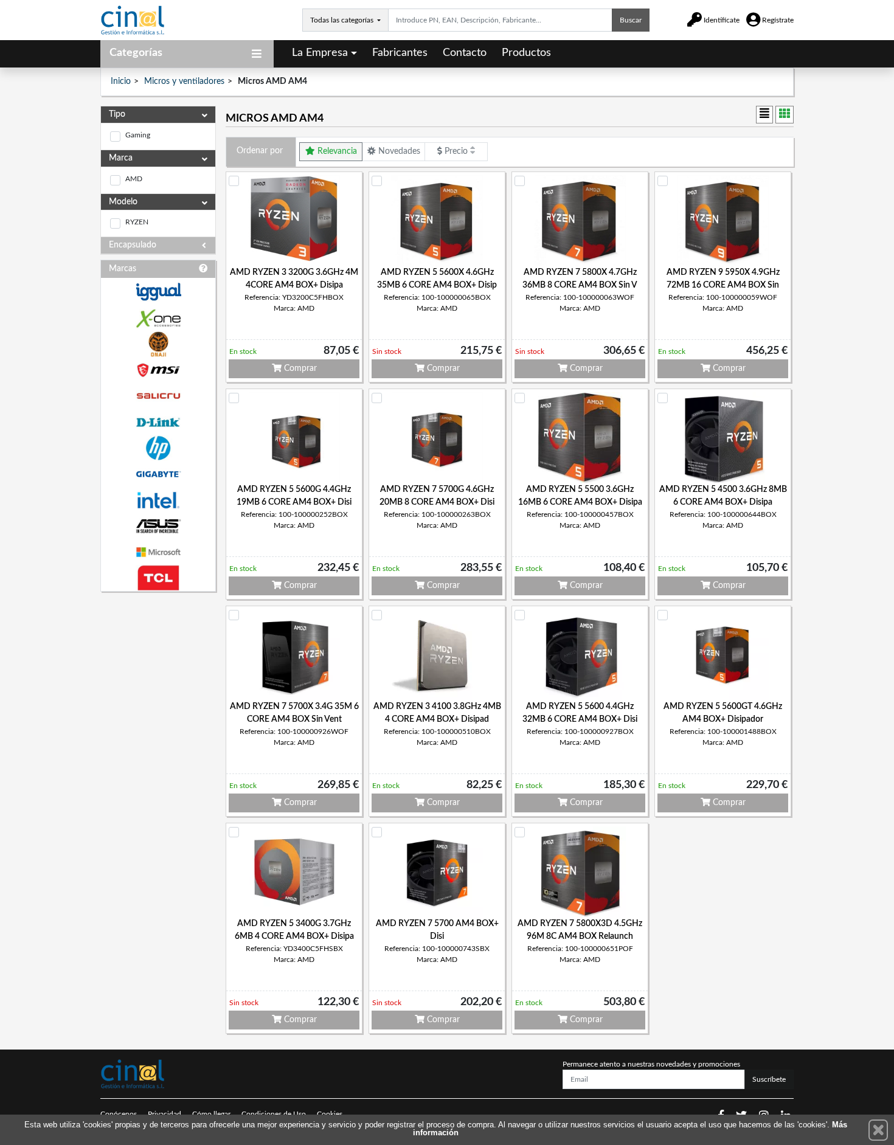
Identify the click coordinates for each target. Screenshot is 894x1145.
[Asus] (158, 526)
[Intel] (158, 500)
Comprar (299, 368)
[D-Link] (158, 422)
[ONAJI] (158, 344)
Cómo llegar (211, 1114)
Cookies (329, 1114)
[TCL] (158, 578)
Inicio (121, 81)
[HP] (158, 448)
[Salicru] (158, 396)
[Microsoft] (158, 552)
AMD (133, 178)
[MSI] (158, 370)
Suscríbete (769, 1079)
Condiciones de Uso (273, 1114)
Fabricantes (400, 52)
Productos (526, 52)
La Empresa (320, 52)
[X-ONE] (158, 318)
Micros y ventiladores (184, 81)
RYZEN (136, 222)
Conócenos (118, 1114)
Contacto (465, 52)
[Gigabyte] (158, 474)
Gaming (137, 135)
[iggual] (158, 291)
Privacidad (164, 1114)
